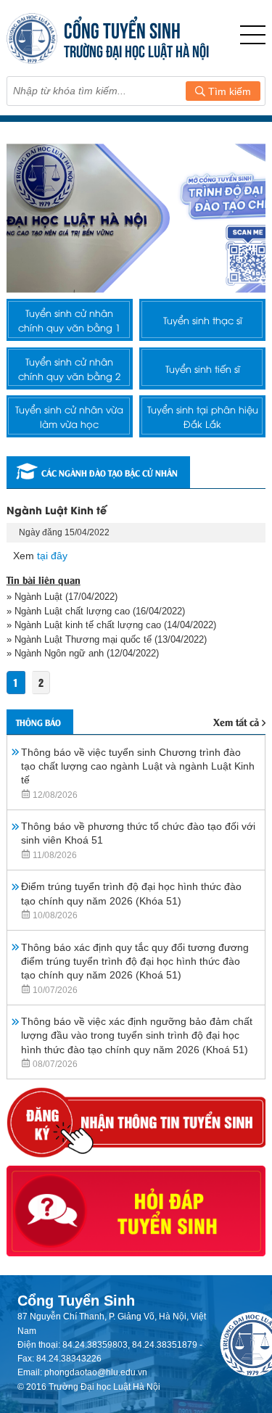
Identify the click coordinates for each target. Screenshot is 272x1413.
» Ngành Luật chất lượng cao (68, 611)
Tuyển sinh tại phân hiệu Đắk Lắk (202, 416)
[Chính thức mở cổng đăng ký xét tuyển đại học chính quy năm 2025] (136, 218)
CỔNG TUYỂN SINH (122, 28)
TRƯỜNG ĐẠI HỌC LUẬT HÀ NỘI (136, 49)
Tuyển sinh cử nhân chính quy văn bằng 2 (69, 368)
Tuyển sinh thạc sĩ (202, 319)
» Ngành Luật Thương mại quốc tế (79, 639)
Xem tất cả (236, 721)
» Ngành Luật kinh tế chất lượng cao (84, 624)
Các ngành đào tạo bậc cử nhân (109, 472)
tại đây (52, 555)
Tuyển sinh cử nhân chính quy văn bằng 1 (69, 320)
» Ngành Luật (34, 596)
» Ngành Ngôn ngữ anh (57, 653)
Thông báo (38, 722)
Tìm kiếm (228, 91)
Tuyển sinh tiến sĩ (202, 368)
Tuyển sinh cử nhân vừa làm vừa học (69, 416)
